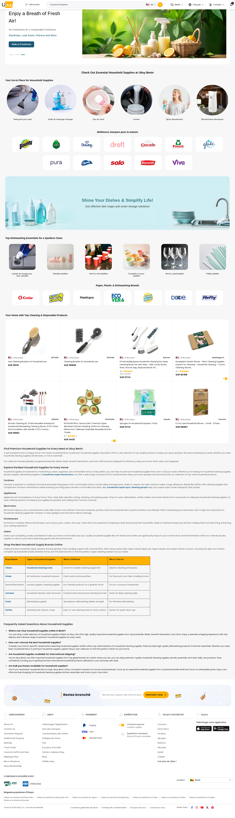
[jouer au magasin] (221, 729)
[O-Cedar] (25, 297)
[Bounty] (25, 144)
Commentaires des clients (55, 733)
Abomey (162, 747)
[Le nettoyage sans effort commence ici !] (154, 32)
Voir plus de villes (166, 761)
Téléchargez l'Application (54, 724)
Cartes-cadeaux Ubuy (53, 752)
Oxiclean (9, 593)
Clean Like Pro (19, 44)
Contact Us (9, 729)
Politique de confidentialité (114, 807)
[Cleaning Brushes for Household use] (89, 338)
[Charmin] (87, 162)
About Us (8, 724)
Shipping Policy (11, 756)
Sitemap (8, 742)
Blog (44, 756)
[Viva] (178, 162)
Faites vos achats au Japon (84, 797)
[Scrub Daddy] (56, 297)
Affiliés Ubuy (48, 761)
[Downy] (87, 144)
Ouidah (161, 756)
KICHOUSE (109, 419)
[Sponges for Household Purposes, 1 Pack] (145, 400)
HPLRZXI (55, 419)
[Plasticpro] (87, 297)
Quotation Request (13, 733)
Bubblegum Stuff (219, 358)
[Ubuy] (7, 4)
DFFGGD (54, 358)
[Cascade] (148, 144)
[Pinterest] (212, 808)
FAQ (44, 742)
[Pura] (56, 162)
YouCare (222, 419)
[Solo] (117, 162)
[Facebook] (192, 808)
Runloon (166, 358)
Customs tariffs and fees (16, 752)
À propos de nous (138, 807)
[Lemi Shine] (148, 297)
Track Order (10, 747)
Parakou (162, 733)
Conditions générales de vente (84, 807)
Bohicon (162, 742)
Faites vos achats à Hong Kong (115, 797)
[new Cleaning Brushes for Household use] (33, 338)
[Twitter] (207, 808)
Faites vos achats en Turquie (202, 797)
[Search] (160, 4)
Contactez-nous (157, 807)
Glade (8, 576)
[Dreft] (117, 144)
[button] (177, 4)
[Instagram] (197, 808)
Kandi (160, 752)
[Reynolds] (148, 162)
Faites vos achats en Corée (145, 797)
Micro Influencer (12, 761)
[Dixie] (178, 297)
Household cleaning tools (39, 567)
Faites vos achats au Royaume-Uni (52, 797)
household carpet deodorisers (58, 474)
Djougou (162, 738)
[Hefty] (209, 297)
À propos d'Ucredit (51, 747)
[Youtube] (202, 808)
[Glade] (209, 144)
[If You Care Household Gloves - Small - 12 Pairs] (201, 400)
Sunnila (167, 419)
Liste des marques (51, 729)
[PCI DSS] (10, 783)
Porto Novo (163, 729)
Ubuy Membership (13, 766)
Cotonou (162, 724)
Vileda (8, 567)
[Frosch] (178, 144)
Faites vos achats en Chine (173, 797)
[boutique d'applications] (204, 729)
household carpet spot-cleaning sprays (127, 487)
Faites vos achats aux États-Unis (18, 797)
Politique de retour (51, 738)
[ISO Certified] (30, 784)
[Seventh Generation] (56, 144)
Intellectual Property (14, 738)
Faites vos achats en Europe (16, 800)
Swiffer (8, 610)
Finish (8, 601)
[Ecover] (117, 297)
